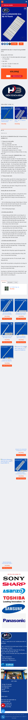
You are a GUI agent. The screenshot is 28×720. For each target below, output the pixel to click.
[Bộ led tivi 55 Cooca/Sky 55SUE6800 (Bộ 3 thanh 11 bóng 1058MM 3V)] (21, 305)
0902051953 (9, 657)
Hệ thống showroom (6, 686)
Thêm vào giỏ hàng (16, 76)
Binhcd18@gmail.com (10, 658)
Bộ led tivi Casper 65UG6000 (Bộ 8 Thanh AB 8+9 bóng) (21, 473)
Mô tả (2, 130)
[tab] (14, 130)
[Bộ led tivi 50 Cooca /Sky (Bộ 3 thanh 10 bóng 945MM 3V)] (7, 328)
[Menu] (2, 2)
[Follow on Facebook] (2, 44)
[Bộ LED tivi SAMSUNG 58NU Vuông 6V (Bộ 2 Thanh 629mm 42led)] (21, 328)
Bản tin (3, 689)
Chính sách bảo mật (5, 701)
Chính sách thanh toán (6, 703)
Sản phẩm (17, 714)
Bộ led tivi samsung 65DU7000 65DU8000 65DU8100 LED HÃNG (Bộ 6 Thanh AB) (7, 313)
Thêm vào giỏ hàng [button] (7, 318)
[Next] (27, 117)
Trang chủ (6, 714)
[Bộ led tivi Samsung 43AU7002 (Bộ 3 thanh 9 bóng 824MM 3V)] (7, 510)
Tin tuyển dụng (5, 688)
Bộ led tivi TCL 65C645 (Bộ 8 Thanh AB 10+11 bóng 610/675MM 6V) (21, 450)
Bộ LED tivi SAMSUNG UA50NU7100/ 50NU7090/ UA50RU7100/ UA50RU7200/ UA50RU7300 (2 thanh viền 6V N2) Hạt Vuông (7, 360)
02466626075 (12, 660)
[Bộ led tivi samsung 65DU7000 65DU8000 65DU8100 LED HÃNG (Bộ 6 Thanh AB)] (7, 305)
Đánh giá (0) (4, 133)
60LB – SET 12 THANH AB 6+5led (20, 121)
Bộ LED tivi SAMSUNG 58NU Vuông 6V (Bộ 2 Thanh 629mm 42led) (21, 337)
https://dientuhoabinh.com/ (16, 716)
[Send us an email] (10, 44)
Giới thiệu (12, 714)
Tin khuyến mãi (5, 691)
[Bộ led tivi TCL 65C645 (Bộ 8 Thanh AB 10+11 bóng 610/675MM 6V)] (21, 397)
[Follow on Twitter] (7, 44)
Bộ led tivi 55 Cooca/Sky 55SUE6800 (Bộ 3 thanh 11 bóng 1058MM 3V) (21, 313)
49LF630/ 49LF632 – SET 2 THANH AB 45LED (6, 121)
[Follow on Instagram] (5, 44)
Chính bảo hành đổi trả (6, 705)
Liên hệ (22, 714)
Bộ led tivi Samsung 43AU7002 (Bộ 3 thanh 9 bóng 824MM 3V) (7, 563)
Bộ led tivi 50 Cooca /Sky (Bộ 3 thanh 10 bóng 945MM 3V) (7, 337)
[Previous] (1, 117)
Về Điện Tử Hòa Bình (6, 684)
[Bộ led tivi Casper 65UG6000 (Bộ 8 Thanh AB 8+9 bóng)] (21, 465)
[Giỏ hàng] (26, 1)
